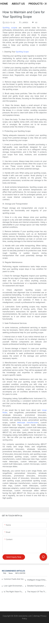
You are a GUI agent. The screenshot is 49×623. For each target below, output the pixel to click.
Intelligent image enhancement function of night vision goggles (37, 580)
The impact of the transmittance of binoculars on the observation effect (37, 591)
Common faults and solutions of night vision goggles (14, 579)
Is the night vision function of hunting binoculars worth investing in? (14, 591)
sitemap (36, 616)
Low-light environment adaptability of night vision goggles (14, 586)
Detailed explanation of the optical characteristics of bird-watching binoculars (37, 586)
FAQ (4, 573)
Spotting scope (9, 27)
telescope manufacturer (27, 422)
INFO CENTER (20, 573)
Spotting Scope (22, 52)
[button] (45, 4)
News (11, 573)
